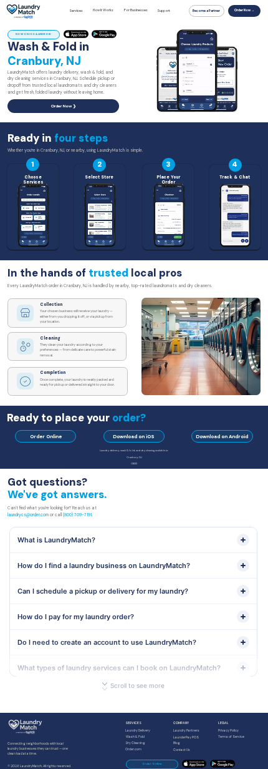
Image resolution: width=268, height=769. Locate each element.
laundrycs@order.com (28, 514)
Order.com (133, 749)
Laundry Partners (186, 730)
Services (76, 11)
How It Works (103, 10)
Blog (176, 743)
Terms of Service (231, 737)
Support (163, 11)
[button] (220, 107)
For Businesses (136, 10)
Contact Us (181, 750)
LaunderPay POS (186, 737)
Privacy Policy (228, 730)
